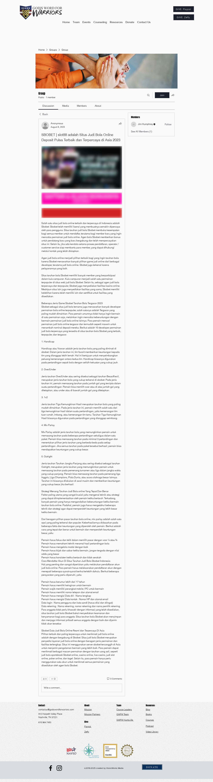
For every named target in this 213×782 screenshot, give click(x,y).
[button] (116, 22)
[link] (48, 105)
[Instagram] (59, 768)
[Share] (120, 123)
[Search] (148, 95)
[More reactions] (53, 679)
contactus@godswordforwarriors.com (56, 709)
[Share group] (173, 95)
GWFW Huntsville (125, 720)
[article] (81, 407)
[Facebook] (50, 768)
